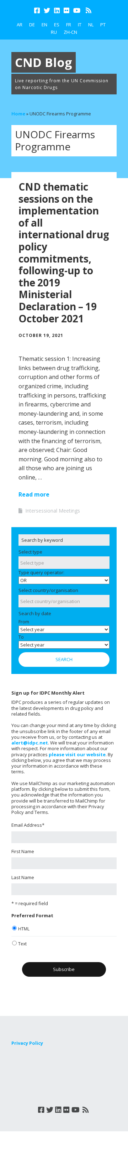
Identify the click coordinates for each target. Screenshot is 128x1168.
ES (56, 24)
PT (103, 24)
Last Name (22, 877)
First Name (22, 851)
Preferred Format (32, 915)
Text (22, 944)
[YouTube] (77, 10)
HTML (24, 929)
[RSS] (88, 10)
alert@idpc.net (29, 742)
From (23, 621)
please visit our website (77, 754)
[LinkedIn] (57, 10)
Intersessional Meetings (52, 510)
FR (68, 24)
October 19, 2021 (40, 335)
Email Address (27, 825)
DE (32, 24)
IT (79, 24)
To (21, 637)
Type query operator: (41, 572)
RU (54, 32)
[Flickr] (66, 10)
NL (91, 24)
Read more (33, 494)
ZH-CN (70, 32)
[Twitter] (47, 10)
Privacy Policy (27, 1043)
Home (18, 113)
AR (19, 24)
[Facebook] (37, 10)
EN (44, 24)
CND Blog (43, 62)
